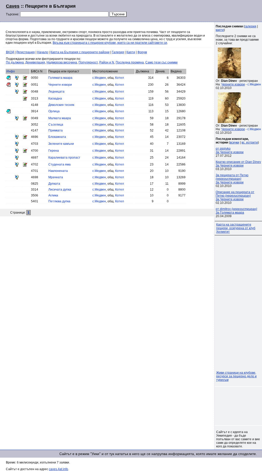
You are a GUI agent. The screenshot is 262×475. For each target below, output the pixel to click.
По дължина (15, 62)
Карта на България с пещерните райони (80, 52)
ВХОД (10, 52)
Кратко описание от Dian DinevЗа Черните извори (238, 163)
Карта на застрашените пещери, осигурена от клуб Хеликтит (235, 228)
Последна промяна (130, 62)
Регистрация (25, 52)
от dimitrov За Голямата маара (236, 210)
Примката (55, 130)
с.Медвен (99, 78)
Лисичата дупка (59, 189)
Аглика (53, 195)
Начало (42, 52)
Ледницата (56, 91)
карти (220, 30)
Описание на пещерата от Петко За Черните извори (235, 195)
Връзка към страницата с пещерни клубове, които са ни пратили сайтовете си (110, 43)
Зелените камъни (61, 144)
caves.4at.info (58, 469)
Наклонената (58, 171)
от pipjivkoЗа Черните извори (230, 150)
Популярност (88, 62)
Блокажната (57, 137)
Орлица (54, 111)
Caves (12, 6)
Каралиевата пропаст (64, 157)
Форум (142, 52)
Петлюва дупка (59, 201)
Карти (130, 52)
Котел (119, 78)
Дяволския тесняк (61, 105)
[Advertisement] (194, 10)
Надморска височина (62, 62)
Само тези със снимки (161, 62)
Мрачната (55, 177)
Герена (53, 150)
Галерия (118, 52)
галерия (250, 26)
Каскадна (55, 98)
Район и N (106, 62)
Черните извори (60, 84)
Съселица (55, 124)
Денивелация (35, 62)
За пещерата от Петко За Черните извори (232, 178)
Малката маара (59, 118)
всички (234, 142)
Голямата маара (60, 78)
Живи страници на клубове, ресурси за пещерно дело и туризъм (236, 376)
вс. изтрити (250, 142)
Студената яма (59, 164)
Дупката (54, 183)
